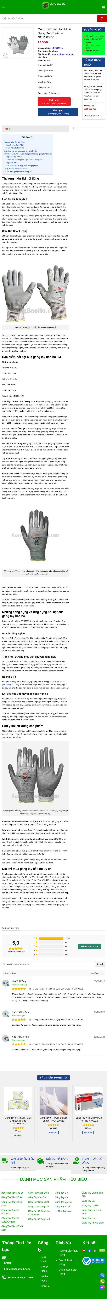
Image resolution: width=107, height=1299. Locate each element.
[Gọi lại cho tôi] (102, 1281)
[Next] (105, 1114)
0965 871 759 (90, 109)
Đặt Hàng (54, 100)
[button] (3, 7)
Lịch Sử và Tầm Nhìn (15, 145)
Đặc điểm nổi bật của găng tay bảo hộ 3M (20, 151)
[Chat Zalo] (102, 1275)
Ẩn (32, 137)
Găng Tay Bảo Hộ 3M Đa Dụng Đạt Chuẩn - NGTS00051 (58, 989)
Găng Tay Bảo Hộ (10, 183)
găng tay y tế (8, 684)
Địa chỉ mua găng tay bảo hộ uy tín (18, 171)
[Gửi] (102, 18)
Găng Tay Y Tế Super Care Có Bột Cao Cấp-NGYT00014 (18, 1121)
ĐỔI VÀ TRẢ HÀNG (57, 1158)
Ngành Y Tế (11, 163)
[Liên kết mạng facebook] (102, 1287)
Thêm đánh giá (90, 946)
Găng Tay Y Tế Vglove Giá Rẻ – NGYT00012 (89, 1119)
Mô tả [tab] (8, 128)
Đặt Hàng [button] (17, 1135)
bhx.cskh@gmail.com (17, 1269)
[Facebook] (89, 1250)
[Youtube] (83, 1250)
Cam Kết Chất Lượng (15, 148)
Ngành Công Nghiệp (14, 157)
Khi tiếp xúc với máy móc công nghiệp (22, 166)
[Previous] (2, 1114)
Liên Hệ (45, 1286)
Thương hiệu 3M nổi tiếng (14, 142)
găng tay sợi (50, 401)
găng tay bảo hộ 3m (11, 877)
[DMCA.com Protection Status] (102, 1250)
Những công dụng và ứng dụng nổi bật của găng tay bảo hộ (28, 154)
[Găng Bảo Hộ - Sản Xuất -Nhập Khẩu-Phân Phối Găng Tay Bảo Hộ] (53, 7)
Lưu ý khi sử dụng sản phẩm (15, 169)
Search (100, 964)
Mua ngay (58, 110)
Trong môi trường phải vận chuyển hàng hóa (24, 160)
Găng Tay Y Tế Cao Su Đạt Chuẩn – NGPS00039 (53, 1119)
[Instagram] (95, 1250)
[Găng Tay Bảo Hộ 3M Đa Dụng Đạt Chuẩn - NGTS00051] (30, 988)
